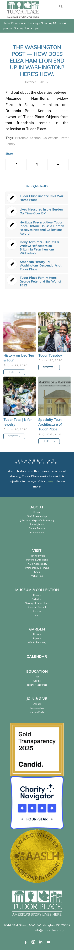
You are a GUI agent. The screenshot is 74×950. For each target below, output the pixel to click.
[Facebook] (25, 942)
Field (37, 676)
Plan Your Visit (37, 555)
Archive (37, 611)
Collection (37, 599)
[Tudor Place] (31, 9)
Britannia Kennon (28, 138)
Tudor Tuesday (50, 355)
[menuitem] (59, 7)
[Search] (59, 7)
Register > (14, 372)
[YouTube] (48, 942)
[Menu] (66, 7)
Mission (37, 512)
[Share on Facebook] (16, 164)
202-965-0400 (21, 930)
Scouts (37, 680)
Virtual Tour (37, 575)
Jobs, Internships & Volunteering (37, 520)
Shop (37, 572)
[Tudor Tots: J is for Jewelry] (19, 396)
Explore (37, 638)
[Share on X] (37, 164)
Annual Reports (37, 528)
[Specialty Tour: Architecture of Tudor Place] (54, 396)
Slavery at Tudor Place (37, 603)
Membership (37, 708)
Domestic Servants (37, 607)
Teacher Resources (37, 684)
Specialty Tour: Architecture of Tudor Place (50, 424)
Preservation (37, 532)
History (37, 595)
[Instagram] (33, 942)
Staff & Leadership (37, 516)
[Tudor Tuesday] (54, 332)
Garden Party (37, 712)
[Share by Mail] (58, 164)
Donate (37, 703)
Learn (37, 615)
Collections (51, 138)
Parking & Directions (37, 559)
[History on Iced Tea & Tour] (19, 332)
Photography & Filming (37, 567)
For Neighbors (37, 524)
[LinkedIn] (41, 942)
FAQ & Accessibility (37, 563)
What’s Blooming (37, 642)
